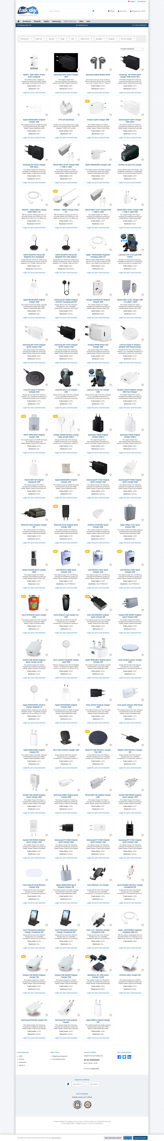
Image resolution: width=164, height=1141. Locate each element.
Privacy (21, 1059)
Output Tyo (38, 39)
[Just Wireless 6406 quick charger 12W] (66, 557)
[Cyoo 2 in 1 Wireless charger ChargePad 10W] (98, 917)
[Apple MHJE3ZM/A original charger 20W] (34, 287)
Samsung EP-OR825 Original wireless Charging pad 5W (66, 301)
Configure (128, 1138)
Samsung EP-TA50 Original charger (66, 1021)
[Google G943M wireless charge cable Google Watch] (66, 422)
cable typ (51, 39)
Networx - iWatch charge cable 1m (66, 211)
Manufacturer (25, 39)
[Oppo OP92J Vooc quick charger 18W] (130, 512)
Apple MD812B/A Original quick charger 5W (98, 661)
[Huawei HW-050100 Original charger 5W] (34, 962)
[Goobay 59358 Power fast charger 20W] (98, 332)
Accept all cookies (140, 1138)
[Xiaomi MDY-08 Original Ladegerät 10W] (34, 467)
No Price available (126, 39)
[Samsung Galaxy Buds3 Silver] (98, 62)
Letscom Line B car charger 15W (98, 391)
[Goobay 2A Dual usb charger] (130, 152)
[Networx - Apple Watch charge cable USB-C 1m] (34, 197)
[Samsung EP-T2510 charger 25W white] (130, 107)
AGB (20, 1056)
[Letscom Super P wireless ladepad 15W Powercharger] (130, 332)
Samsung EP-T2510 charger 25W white (130, 121)
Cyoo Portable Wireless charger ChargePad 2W (130, 886)
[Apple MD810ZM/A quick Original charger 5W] (66, 872)
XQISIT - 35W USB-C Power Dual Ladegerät (34, 76)
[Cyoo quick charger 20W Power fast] (130, 692)
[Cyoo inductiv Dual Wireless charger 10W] (34, 872)
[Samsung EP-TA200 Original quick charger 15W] (98, 827)
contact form (95, 1068)
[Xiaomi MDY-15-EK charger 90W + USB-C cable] (66, 152)
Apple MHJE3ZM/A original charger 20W (34, 301)
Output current (85, 39)
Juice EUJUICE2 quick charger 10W (34, 616)
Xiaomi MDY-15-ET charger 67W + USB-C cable (98, 211)
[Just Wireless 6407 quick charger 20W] (130, 557)
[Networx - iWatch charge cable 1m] (66, 197)
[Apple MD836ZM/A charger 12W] (98, 152)
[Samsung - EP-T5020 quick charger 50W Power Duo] (130, 62)
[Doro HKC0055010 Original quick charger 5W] (98, 602)
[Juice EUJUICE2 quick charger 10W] (34, 602)
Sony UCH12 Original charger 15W (98, 706)
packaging (99, 39)
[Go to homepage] (27, 11)
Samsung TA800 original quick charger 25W (66, 796)
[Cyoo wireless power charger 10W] (130, 647)
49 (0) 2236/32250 (91, 1060)
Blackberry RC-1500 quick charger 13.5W (98, 976)
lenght (63, 39)
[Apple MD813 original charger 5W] (98, 1007)
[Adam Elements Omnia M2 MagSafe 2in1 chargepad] (34, 242)
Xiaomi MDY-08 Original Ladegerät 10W (34, 481)
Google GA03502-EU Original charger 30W (98, 301)
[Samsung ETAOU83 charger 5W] (34, 1007)
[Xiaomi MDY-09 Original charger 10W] (98, 782)
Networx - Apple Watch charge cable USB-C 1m (34, 211)
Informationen (23, 1052)
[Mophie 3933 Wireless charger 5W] (130, 737)
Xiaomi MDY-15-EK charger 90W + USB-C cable (66, 166)
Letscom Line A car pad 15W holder (130, 256)
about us (22, 1065)
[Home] (20, 21)
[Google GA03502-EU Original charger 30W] (98, 287)
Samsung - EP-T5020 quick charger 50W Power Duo (130, 76)
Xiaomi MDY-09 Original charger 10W (98, 796)
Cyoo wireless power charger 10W (130, 661)
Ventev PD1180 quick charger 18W (34, 571)
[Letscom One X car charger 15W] (66, 377)
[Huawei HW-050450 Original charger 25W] (66, 962)
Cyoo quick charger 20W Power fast (130, 706)
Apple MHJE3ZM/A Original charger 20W (66, 706)
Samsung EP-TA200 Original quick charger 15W (98, 841)
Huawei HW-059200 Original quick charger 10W (130, 796)
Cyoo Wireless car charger (98, 885)
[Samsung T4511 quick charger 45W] (66, 62)
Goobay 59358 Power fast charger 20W (98, 346)
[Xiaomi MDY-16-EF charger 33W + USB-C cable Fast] (130, 197)
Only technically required (113, 1138)
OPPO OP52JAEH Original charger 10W (34, 436)
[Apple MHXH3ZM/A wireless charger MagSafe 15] (34, 692)
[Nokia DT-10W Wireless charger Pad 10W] (98, 737)
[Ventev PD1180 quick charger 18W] (34, 557)
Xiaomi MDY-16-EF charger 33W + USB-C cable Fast (130, 211)
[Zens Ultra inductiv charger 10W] (66, 737)
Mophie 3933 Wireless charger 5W (130, 751)
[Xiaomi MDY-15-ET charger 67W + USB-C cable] (98, 197)
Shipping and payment (59, 1056)
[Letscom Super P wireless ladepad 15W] (34, 377)
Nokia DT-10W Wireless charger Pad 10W (98, 751)
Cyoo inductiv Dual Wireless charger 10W (34, 886)
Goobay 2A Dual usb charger (130, 165)
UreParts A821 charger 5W (130, 975)
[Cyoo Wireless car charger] (98, 872)
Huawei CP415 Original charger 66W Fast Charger (130, 391)
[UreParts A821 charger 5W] (130, 962)
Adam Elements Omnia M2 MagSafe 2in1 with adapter (66, 256)
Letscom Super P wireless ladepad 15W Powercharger (130, 346)
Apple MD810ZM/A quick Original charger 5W (66, 886)
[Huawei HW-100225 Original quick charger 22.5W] (34, 647)
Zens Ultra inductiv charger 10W (66, 750)
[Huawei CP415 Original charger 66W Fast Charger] (130, 377)
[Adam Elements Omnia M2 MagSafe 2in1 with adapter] (66, 242)
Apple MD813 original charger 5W (98, 1021)
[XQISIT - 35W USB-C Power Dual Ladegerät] (34, 62)
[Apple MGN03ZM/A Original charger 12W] (34, 107)
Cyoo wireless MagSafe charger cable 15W (66, 661)
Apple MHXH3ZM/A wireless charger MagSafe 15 (34, 706)
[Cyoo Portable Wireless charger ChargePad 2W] (130, 872)
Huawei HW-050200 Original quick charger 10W (34, 841)
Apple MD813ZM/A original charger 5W (34, 751)
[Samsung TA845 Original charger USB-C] (98, 422)
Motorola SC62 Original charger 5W (34, 526)
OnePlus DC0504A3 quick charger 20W (98, 526)
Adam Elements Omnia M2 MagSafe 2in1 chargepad (34, 256)
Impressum (22, 1062)
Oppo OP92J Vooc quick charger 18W (130, 526)
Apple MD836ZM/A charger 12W (98, 165)
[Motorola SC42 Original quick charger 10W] (66, 512)
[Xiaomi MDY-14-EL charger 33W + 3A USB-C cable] (130, 287)
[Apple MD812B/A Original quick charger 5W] (98, 647)
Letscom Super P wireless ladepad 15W (34, 391)
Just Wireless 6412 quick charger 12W (98, 571)
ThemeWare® (99, 1123)
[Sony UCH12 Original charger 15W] (98, 692)
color (72, 39)
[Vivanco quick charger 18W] (98, 107)
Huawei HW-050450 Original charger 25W (66, 976)
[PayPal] (68, 1084)
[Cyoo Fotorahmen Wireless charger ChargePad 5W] (34, 917)
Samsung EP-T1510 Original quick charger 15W (34, 346)
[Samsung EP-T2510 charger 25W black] (34, 152)
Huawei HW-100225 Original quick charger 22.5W (34, 661)
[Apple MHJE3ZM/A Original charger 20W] (66, 692)
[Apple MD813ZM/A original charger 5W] (34, 737)
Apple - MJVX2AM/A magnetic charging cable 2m (130, 931)
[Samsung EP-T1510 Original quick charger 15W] (34, 332)
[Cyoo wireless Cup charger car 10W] (66, 602)
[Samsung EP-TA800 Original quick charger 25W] (66, 827)
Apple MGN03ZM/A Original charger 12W (34, 121)
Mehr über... (55, 1052)
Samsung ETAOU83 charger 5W (34, 1020)
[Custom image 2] (87, 1104)
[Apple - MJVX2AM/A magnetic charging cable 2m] (130, 917)
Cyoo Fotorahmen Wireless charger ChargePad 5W (34, 931)
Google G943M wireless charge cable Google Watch (66, 436)
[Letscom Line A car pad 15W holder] (130, 242)
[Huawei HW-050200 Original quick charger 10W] (34, 827)
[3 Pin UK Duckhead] (66, 107)
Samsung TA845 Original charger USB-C (98, 436)
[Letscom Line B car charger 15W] (98, 377)
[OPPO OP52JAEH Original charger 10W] (34, 422)
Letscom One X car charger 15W (66, 391)
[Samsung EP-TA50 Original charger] (66, 1007)
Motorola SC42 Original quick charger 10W (66, 526)
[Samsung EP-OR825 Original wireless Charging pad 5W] (66, 287)
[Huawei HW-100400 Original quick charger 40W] (130, 602)
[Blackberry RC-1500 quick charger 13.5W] (98, 962)
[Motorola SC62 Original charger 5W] (34, 512)
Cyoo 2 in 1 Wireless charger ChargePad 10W (98, 931)
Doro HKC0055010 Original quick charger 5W (98, 616)
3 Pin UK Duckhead (66, 120)
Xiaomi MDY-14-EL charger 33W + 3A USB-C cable (130, 301)
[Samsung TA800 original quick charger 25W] (66, 782)
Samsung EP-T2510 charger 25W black (34, 166)
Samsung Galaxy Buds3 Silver (98, 75)
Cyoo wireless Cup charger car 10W (66, 616)
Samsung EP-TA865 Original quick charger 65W (130, 481)
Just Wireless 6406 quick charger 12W (66, 571)
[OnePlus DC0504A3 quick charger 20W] (98, 512)
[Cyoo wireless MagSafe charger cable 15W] (66, 647)
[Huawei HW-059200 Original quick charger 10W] (130, 782)
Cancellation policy (58, 1059)
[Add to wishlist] (47, 70)
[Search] (93, 11)
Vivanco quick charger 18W (98, 120)
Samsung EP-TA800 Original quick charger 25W (66, 841)
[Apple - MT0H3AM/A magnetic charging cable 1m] (98, 242)
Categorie (112, 39)
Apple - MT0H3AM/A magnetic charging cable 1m (98, 256)
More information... (56, 1138)
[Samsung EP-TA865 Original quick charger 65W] (130, 467)
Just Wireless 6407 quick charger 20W (130, 571)
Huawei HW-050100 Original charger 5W (34, 976)
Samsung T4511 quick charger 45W (66, 76)
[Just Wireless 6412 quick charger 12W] (98, 557)
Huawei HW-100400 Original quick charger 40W (130, 616)
